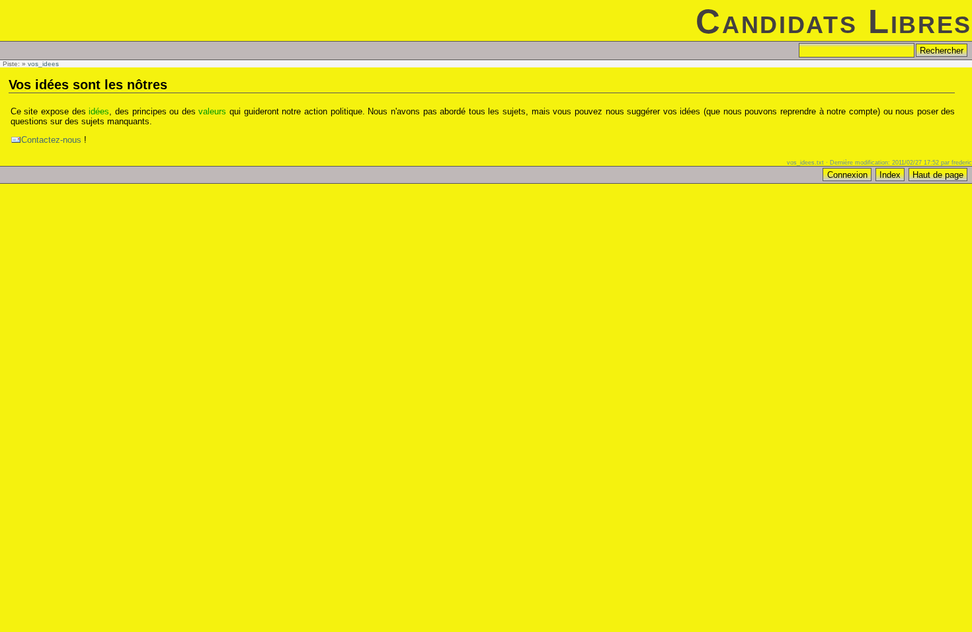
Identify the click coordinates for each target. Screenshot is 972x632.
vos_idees (43, 63)
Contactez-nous (51, 140)
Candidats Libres (834, 21)
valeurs (212, 111)
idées (99, 111)
